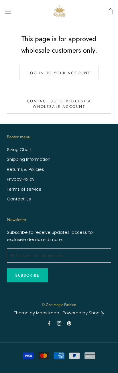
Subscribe (27, 275)
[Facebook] (49, 323)
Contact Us (19, 199)
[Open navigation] (8, 11)
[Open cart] (110, 11)
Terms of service (24, 189)
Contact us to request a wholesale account (59, 103)
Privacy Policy (20, 179)
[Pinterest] (69, 323)
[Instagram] (59, 323)
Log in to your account (58, 73)
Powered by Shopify (83, 313)
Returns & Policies (25, 169)
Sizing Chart (19, 149)
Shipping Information (28, 159)
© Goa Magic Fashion (59, 304)
